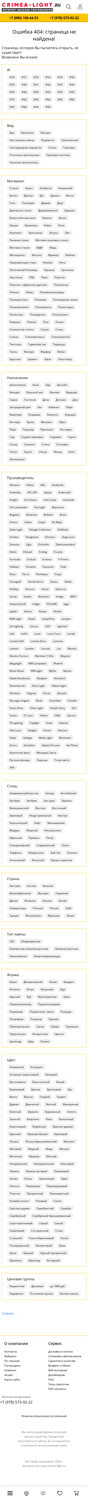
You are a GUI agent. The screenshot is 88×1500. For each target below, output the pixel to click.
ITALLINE (52, 604)
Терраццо (59, 344)
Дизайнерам (56, 1375)
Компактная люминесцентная (29, 949)
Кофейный (39, 1126)
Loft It (24, 633)
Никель (47, 262)
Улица (43, 452)
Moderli (58, 663)
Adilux (30, 485)
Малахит (69, 1141)
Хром (62, 1245)
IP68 (24, 107)
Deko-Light (16, 529)
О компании (16, 1343)
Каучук (14, 225)
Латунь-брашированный (41, 1141)
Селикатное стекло (22, 329)
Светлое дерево (20, 1208)
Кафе (69, 407)
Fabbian (14, 567)
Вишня (28, 1097)
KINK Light (16, 619)
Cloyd (41, 522)
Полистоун (16, 314)
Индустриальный (40, 815)
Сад (12, 437)
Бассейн (62, 385)
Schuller (72, 700)
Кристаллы (35, 233)
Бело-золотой (41, 1082)
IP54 (60, 92)
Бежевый (51, 1074)
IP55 (72, 92)
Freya (58, 574)
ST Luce (28, 715)
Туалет (28, 452)
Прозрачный (35, 1193)
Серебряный (18, 1216)
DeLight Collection (40, 529)
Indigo (36, 604)
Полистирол (65, 307)
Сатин (58, 1201)
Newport (42, 678)
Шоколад (34, 1260)
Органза (49, 270)
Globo (68, 581)
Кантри (62, 815)
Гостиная (30, 400)
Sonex (13, 715)
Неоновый (67, 1164)
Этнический (17, 860)
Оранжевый (46, 1178)
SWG (57, 715)
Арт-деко (49, 800)
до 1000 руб (57, 1286)
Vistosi (47, 730)
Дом (75, 400)
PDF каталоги (57, 1389)
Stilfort (44, 715)
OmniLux (15, 693)
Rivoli (39, 700)
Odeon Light (59, 686)
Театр (13, 452)
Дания (14, 901)
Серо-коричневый (21, 1223)
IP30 (72, 77)
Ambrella (15, 492)
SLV (74, 708)
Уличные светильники (24, 162)
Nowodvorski (17, 686)
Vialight (32, 730)
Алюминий (65, 188)
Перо (44, 277)
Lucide (71, 633)
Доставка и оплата (60, 1351)
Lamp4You (48, 619)
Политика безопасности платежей (44, 1416)
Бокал (13, 982)
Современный (46, 845)
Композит (16, 233)
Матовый (15, 1149)
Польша (38, 908)
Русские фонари (20, 760)
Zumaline (29, 745)
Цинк (13, 1253)
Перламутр (33, 1186)
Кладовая (34, 414)
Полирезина (43, 307)
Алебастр (45, 188)
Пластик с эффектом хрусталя (28, 285)
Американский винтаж (24, 793)
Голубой (45, 1097)
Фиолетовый (44, 1245)
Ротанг (60, 322)
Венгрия (43, 893)
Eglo (28, 544)
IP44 (72, 84)
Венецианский (19, 808)
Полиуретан (37, 314)
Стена (45, 444)
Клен (49, 1119)
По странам (12, 1361)
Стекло (14, 337)
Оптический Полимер (23, 270)
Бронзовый (54, 1089)
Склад (13, 444)
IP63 (36, 99)
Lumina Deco (38, 641)
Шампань (16, 1260)
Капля (53, 982)
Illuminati (43, 596)
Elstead (27, 552)
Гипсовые (28, 203)
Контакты (10, 1351)
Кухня (30, 422)
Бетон (13, 195)
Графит (61, 1097)
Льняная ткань (19, 240)
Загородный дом (20, 407)
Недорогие (16, 1293)
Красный (15, 1134)
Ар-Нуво (15, 800)
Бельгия (48, 886)
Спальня (29, 444)
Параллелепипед (20, 1004)
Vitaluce (62, 730)
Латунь (53, 233)
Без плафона (18, 1082)
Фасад (58, 452)
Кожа (61, 225)
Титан (64, 1238)
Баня (36, 385)
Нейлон (70, 255)
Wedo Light (45, 738)
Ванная (54, 392)
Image (59, 596)
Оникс (28, 1178)
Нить (62, 262)
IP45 (12, 92)
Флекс (61, 352)
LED (12, 941)
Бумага (55, 195)
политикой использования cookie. (45, 1445)
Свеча (40, 1026)
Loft (12, 633)
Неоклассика (52, 830)
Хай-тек (55, 853)
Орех (64, 1178)
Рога (46, 322)
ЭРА (12, 767)
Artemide (68, 500)
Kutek (31, 619)
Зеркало (69, 210)
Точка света (61, 760)
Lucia (37, 633)
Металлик (16, 1156)
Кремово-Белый (37, 1134)
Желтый (51, 1104)
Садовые (55, 437)
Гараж (13, 400)
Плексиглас (61, 285)
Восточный (59, 808)
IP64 (48, 99)
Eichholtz (43, 544)
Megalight (16, 663)
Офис (62, 422)
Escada (58, 552)
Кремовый (60, 1134)
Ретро (50, 838)
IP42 (48, 84)
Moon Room (17, 671)
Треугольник (18, 1034)
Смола (45, 329)
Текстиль (15, 344)
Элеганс (72, 853)
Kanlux (28, 611)
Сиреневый (17, 1231)
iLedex (27, 596)
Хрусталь (15, 359)
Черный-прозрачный (53, 1253)
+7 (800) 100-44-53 (23, 18)
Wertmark (65, 738)
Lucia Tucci (53, 633)
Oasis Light (38, 686)
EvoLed (31, 559)
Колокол (15, 989)
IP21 (24, 77)
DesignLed (32, 537)
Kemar (43, 611)
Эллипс (45, 1041)
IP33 (12, 84)
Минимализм (56, 823)
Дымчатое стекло (20, 210)
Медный (33, 1149)
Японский (38, 860)
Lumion (14, 648)
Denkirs (14, 537)
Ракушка (15, 322)
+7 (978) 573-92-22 (64, 18)
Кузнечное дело (20, 752)
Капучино (33, 1119)
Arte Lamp (50, 500)
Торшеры (69, 147)
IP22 (36, 77)
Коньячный (66, 1119)
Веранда (71, 392)
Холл (72, 452)
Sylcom (71, 715)
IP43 (60, 84)
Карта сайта (12, 1379)
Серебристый (45, 1208)
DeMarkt (63, 529)
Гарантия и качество (62, 1361)
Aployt (47, 492)
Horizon (30, 589)
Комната (52, 414)
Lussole (45, 648)
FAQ (51, 1379)
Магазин (46, 422)
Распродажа (12, 1365)
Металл (36, 255)
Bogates (14, 515)
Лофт (37, 823)
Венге (70, 195)
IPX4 (36, 107)
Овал (66, 997)
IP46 (24, 92)
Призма (54, 1019)
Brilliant (48, 515)
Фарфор (46, 352)
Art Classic (30, 500)
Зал (39, 407)
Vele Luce (15, 730)
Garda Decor (35, 581)
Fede (63, 567)
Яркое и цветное (61, 860)
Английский (68, 793)
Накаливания (18, 956)
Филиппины (33, 915)
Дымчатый (32, 1104)
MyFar (52, 671)
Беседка (15, 392)
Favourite (48, 567)
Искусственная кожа (22, 218)
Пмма (29, 292)
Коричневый (18, 1126)
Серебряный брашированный (51, 1216)
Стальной (16, 1238)
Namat (67, 671)
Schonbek (55, 700)
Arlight (14, 500)
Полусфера (16, 1019)
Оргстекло (16, 277)
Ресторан (66, 429)
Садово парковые (32, 437)
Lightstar (62, 626)
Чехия (70, 915)
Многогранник (47, 997)
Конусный (47, 989)
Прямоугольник (19, 1026)
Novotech (59, 678)
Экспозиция (17, 459)
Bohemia (31, 515)
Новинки (10, 1370)
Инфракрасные (30, 941)
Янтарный (53, 1260)
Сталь (59, 329)
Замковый (16, 815)
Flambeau (42, 574)
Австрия (15, 886)
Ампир (49, 793)
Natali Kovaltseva (20, 678)
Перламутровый (57, 1186)
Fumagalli (15, 581)
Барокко (67, 800)
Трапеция (72, 1026)
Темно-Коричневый (41, 1238)
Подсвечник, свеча (42, 1011)
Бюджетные (17, 1286)
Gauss (54, 581)
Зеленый (15, 1112)
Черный (28, 1253)
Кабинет (54, 407)
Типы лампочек (58, 1384)
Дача (46, 400)
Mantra (72, 648)
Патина (14, 1186)
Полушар (36, 1019)
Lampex (66, 619)
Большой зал (34, 392)
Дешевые (37, 1286)
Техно (65, 845)
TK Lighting (16, 723)
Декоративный (33, 982)
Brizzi (63, 515)
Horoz (45, 589)
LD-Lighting (16, 626)
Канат (62, 218)
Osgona (31, 693)
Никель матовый (36, 1171)
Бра (12, 132)
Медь (53, 247)
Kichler (58, 611)
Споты (52, 147)
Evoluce (46, 559)
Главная (8, 1313)
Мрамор (53, 255)
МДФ (40, 247)
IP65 (60, 99)
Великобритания (20, 893)
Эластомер (65, 359)
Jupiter (13, 611)
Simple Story (57, 708)
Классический (18, 823)
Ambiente (57, 485)
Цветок (59, 1034)
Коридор (70, 414)
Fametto (31, 567)
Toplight (34, 723)
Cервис (55, 1343)
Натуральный (18, 1164)
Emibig (43, 552)
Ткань (13, 352)
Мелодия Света (46, 752)
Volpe (13, 738)
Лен (67, 233)
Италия (47, 901)
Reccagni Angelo (19, 700)
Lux (59, 648)
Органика (67, 270)
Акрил (29, 188)
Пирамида (16, 1011)
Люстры (45, 132)
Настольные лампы (22, 140)
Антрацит (37, 1067)
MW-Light (36, 671)
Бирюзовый (17, 1089)
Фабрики (10, 1356)
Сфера (55, 1026)
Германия (62, 893)
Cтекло (14, 188)
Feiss (13, 574)
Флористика (36, 853)
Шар (31, 1041)
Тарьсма (42, 760)
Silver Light (36, 708)
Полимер (40, 299)
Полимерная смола (65, 299)
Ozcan (46, 693)
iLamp (13, 596)
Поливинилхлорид (52, 292)
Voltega (27, 738)
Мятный (51, 1156)
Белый (60, 1082)
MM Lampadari (37, 663)
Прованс (34, 838)
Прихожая (46, 429)
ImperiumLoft (18, 604)
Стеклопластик (60, 337)
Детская (61, 400)
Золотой (15, 1119)
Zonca (13, 745)
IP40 (24, 84)
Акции (8, 1375)
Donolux (14, 544)
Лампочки (27, 132)
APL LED (32, 492)
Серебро (65, 1208)
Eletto (13, 552)
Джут (60, 203)
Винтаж (40, 808)
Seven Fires (16, 708)
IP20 (12, 77)
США (68, 908)
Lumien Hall (17, 641)
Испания (30, 901)
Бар (48, 385)
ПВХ (31, 277)
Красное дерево (63, 1126)
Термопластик (37, 344)
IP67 (12, 107)
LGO (47, 626)
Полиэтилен (60, 314)
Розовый (41, 1201)
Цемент (33, 359)
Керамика (31, 225)
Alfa (42, 485)
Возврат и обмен (59, 1365)
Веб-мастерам (57, 1370)
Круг (63, 989)
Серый (43, 1223)
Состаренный (39, 1231)
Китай (62, 901)
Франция (54, 915)
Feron (25, 574)
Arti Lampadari (18, 507)
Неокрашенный (44, 1164)
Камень (47, 218)
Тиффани (16, 853)
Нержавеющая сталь (23, 262)
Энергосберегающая (47, 956)
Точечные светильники (25, 155)
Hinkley (14, 589)
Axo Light (39, 507)
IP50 (36, 92)
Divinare (50, 537)
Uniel (49, 723)
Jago (66, 604)
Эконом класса (69, 1293)
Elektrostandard (65, 544)
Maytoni (65, 656)
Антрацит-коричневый (24, 1074)
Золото (71, 1112)
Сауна (72, 437)
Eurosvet (15, 559)
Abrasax (14, 485)
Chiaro (14, 522)
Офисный (16, 838)
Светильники (69, 140)
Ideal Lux (61, 589)
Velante (63, 723)
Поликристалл (19, 299)
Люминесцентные (66, 949)
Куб (29, 997)
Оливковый (61, 1171)
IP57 (12, 99)
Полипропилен (19, 307)
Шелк (47, 359)
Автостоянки (18, 385)
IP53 (48, 92)
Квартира (16, 414)
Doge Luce (68, 537)
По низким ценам (41, 1293)
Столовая (62, 444)
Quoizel (61, 693)
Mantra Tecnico (19, 656)
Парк (13, 429)
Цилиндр (15, 1041)
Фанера (29, 352)
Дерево (45, 203)
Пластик (59, 277)
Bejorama (58, 507)
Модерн (15, 830)
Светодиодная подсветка (25, 147)
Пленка (14, 292)
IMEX (73, 596)
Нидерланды (18, 908)
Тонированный (19, 1245)
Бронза (28, 195)
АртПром (72, 745)
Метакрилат (17, 255)
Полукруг (66, 1011)
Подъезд (28, 429)
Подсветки (47, 140)
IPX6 (48, 107)
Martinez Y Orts (44, 656)
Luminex (58, 641)
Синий (58, 1223)
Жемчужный (70, 1104)
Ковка (47, 225)
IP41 (36, 84)
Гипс (12, 203)
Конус (30, 989)
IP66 (72, 99)
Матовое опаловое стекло (51, 240)
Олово (14, 1178)
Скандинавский (20, 845)
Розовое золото (19, 1201)
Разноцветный (59, 1193)
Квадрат (69, 982)
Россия (54, 908)
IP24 (60, 77)
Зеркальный (52, 1112)
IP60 (24, 99)
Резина (31, 322)
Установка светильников (64, 1356)
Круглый (15, 997)
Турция (14, 915)
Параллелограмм (49, 1004)
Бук (42, 195)
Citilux (28, 522)
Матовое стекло (20, 247)
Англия (31, 886)
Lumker (29, 648)
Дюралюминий (47, 210)
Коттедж (15, 422)
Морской (32, 830)
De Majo (57, 522)
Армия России (51, 745)
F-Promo (63, 559)
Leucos (34, 626)
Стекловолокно (34, 337)
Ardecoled (64, 492)
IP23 (48, 77)
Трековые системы (58, 155)
